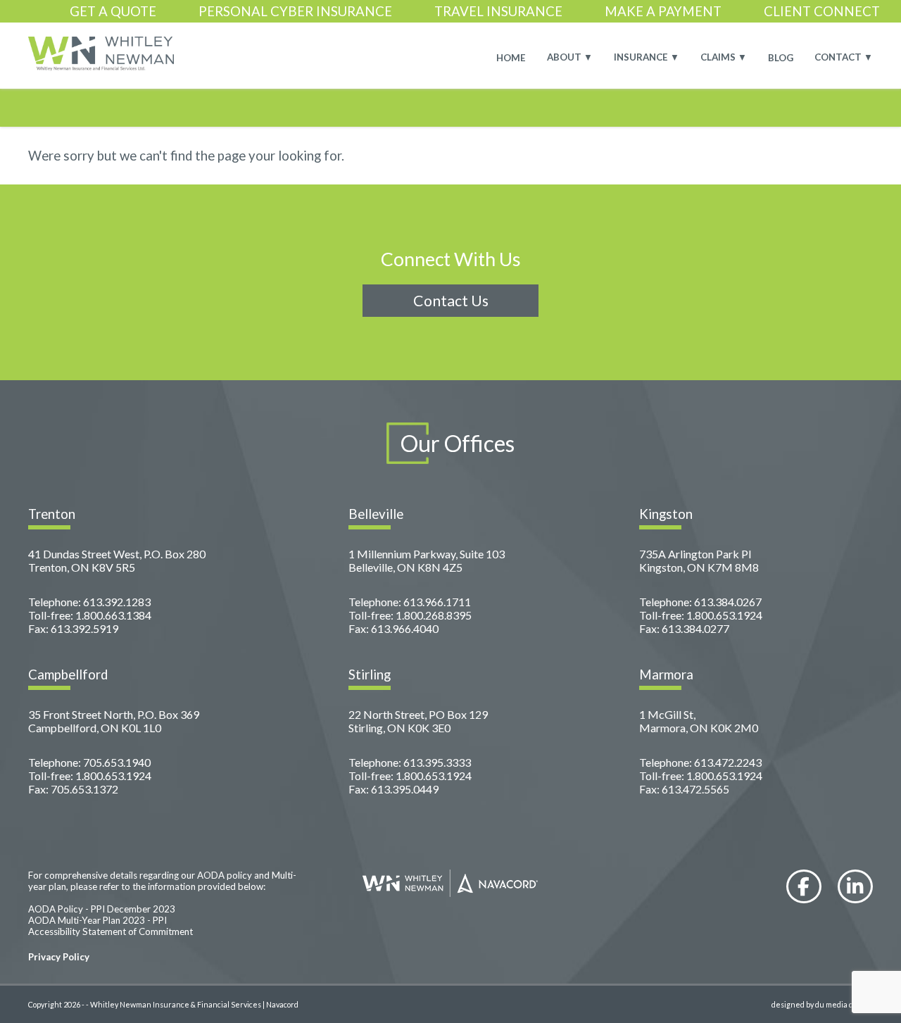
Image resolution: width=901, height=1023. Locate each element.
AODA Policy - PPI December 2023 (101, 909)
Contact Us (451, 300)
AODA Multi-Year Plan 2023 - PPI (97, 920)
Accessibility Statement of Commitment (110, 931)
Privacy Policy (58, 956)
